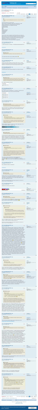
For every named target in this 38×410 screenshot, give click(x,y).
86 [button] (32, 14)
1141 (30, 134)
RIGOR (27, 345)
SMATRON (4, 272)
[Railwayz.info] (6, 3)
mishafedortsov (28, 92)
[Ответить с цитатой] (24, 16)
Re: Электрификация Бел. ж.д (8, 15)
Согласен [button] (32, 407)
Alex (27, 225)
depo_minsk (28, 115)
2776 (30, 43)
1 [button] (24, 14)
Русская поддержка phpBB (19, 402)
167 (30, 93)
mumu (27, 206)
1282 (30, 50)
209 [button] (34, 14)
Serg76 (27, 133)
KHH (27, 359)
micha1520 (28, 162)
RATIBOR (28, 49)
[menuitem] (6, 6)
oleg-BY (27, 78)
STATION (28, 145)
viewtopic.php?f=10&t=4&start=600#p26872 (8, 321)
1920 (30, 188)
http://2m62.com (4, 47)
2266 (30, 146)
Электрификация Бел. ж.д (7, 10)
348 (30, 116)
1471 (30, 79)
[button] (22, 14)
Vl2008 (27, 15)
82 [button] (26, 14)
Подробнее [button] (7, 408)
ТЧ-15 (27, 187)
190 (30, 226)
